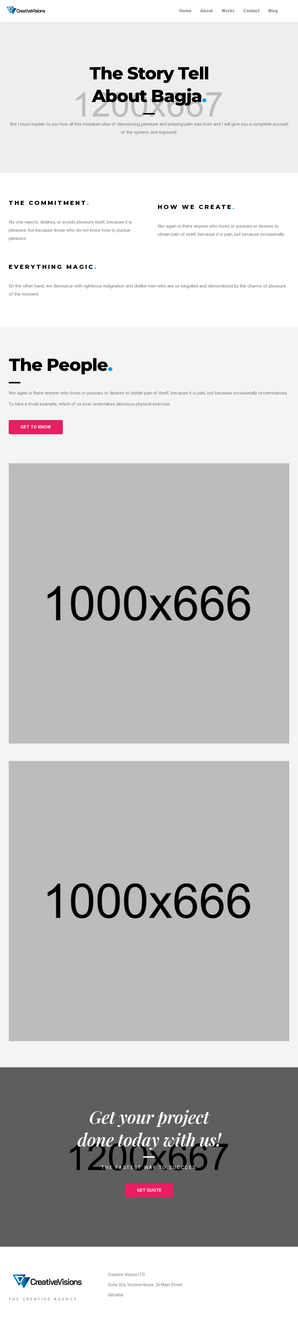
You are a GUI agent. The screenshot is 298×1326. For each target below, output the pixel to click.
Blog (273, 10)
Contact (251, 10)
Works (228, 10)
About (206, 10)
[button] (36, 427)
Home (185, 10)
